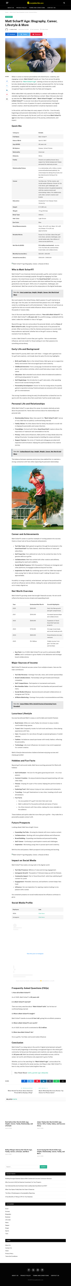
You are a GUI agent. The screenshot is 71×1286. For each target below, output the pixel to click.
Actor (6, 1208)
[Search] (64, 3)
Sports (7, 1231)
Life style (8, 1219)
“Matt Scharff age (29, 81)
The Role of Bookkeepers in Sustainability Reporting (20, 1193)
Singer (7, 1228)
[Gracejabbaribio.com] (35, 3)
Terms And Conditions (37, 7)
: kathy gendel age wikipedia (37, 1073)
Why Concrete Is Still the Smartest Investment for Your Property (23, 1182)
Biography (9, 16)
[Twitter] (7, 85)
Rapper (7, 1225)
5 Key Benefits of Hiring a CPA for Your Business (19, 1196)
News (6, 1222)
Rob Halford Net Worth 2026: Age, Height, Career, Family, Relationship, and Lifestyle (19, 1124)
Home (6, 12)
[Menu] (7, 3)
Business (7, 1217)
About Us (11, 7)
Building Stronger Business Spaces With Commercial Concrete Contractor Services (28, 1178)
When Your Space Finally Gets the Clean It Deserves (19, 1189)
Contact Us (51, 7)
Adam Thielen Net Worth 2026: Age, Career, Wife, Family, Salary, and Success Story (51, 1124)
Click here (42, 913)
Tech (6, 1233)
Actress (7, 1211)
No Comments (35, 29)
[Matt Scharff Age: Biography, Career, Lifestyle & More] (35, 71)
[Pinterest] (7, 94)
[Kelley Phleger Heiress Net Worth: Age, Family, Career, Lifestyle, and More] (19, 1139)
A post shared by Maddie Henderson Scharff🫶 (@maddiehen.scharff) (35, 981)
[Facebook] (7, 81)
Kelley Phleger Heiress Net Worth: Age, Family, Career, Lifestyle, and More (18, 1151)
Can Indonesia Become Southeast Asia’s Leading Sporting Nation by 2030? (26, 1186)
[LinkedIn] (7, 90)
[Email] (7, 99)
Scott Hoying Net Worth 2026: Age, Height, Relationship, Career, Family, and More (51, 1151)
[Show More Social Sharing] (44, 34)
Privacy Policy (21, 7)
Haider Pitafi (13, 29)
